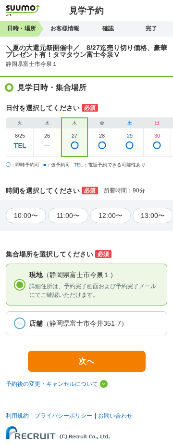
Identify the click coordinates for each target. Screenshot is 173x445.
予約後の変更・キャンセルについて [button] (52, 384)
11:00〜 (68, 215)
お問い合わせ (115, 416)
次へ (86, 361)
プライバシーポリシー (63, 416)
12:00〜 (111, 215)
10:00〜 (26, 215)
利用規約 (17, 416)
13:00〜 (153, 215)
